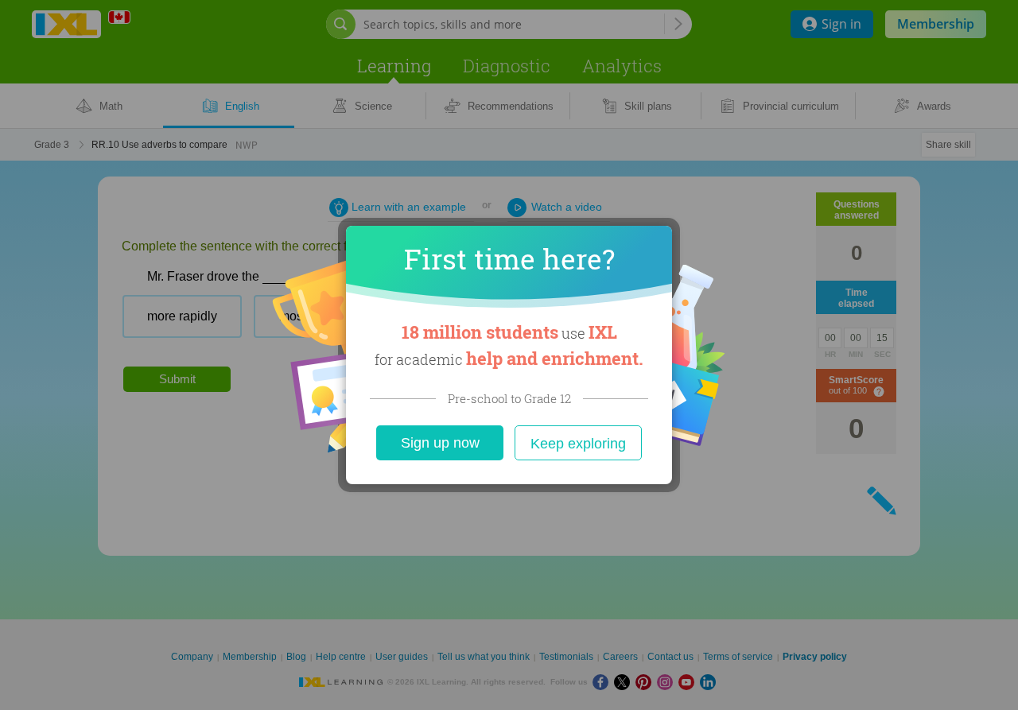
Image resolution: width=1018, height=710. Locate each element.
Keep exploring (578, 444)
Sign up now (440, 443)
